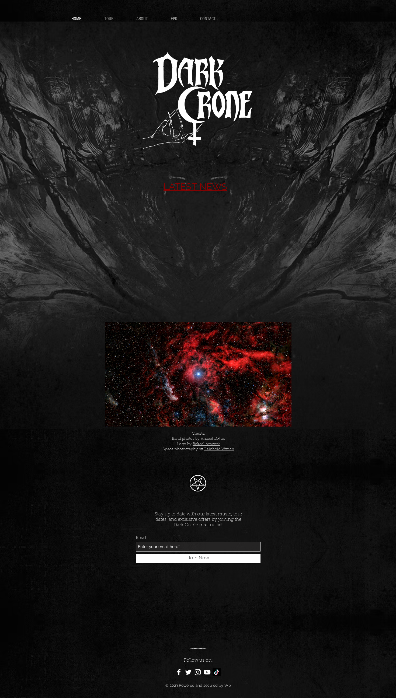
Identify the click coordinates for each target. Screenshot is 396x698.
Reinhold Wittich (219, 449)
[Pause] (112, 419)
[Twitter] (188, 672)
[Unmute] (121, 419)
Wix (227, 685)
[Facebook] (179, 672)
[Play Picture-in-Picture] (275, 419)
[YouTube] (207, 672)
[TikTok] (217, 672)
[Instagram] (198, 672)
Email (141, 538)
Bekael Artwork (206, 444)
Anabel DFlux (213, 439)
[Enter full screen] (284, 419)
